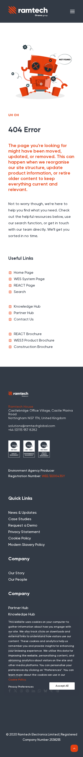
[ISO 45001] (44, 448)
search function (28, 223)
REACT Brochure (28, 334)
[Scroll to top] (74, 748)
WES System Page (29, 279)
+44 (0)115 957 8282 (22, 430)
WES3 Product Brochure (34, 340)
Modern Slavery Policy (26, 545)
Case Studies (19, 519)
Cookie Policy (19, 538)
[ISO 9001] (14, 448)
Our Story (16, 573)
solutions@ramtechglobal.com (31, 426)
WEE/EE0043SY (53, 476)
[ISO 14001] (29, 448)
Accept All (62, 686)
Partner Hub (24, 313)
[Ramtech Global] (27, 11)
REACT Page (24, 285)
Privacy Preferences (20, 687)
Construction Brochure (33, 347)
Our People (17, 580)
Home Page (23, 273)
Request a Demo (22, 525)
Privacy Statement (24, 532)
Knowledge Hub (27, 307)
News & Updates (22, 513)
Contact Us (24, 319)
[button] (72, 11)
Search (20, 292)
